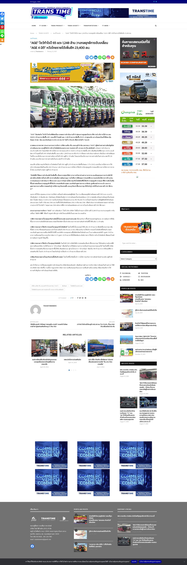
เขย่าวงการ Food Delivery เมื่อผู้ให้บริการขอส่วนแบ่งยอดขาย (146, 351)
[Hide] (1, 44)
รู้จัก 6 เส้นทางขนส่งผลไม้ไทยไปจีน (146, 310)
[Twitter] (91, 57)
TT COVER (42, 26)
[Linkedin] (96, 57)
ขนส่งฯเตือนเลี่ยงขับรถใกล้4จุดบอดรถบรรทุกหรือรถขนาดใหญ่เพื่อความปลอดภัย (44, 361)
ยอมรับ (134, 561)
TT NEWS (105, 26)
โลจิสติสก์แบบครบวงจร (76, 286)
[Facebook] (87, 57)
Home (34, 26)
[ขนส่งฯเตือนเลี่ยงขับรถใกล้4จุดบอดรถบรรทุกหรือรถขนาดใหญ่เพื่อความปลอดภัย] (44, 348)
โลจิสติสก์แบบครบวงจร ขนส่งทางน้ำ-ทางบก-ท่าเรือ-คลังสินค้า (48, 289)
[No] (184, 562)
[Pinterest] (2, 27)
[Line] (104, 57)
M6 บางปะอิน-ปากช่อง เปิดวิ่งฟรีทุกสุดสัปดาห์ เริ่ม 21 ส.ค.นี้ (128, 372)
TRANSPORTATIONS (90, 26)
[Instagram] (108, 57)
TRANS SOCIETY (73, 26)
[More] (112, 57)
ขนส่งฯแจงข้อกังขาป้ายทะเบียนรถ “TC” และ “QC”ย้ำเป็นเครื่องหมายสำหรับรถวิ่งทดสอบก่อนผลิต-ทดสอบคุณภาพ (127, 415)
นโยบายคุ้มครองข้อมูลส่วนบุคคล (150, 561)
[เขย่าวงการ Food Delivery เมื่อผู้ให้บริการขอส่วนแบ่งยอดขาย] (126, 353)
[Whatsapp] (100, 57)
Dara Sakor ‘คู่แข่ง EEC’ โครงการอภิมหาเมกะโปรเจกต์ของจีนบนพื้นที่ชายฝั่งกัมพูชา (146, 338)
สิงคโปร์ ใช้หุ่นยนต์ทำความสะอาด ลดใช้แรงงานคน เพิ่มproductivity (145, 324)
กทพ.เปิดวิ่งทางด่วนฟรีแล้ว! (72, 359)
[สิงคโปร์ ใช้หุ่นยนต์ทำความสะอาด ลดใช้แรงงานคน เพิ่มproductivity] (126, 326)
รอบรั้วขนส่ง (56, 33)
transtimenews (40, 51)
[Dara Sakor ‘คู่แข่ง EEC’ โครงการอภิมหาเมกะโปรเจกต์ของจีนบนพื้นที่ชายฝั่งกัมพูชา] (126, 339)
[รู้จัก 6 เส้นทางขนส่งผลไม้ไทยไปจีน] (126, 313)
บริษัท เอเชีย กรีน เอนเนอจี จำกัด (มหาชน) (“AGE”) (45, 286)
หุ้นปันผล (64, 286)
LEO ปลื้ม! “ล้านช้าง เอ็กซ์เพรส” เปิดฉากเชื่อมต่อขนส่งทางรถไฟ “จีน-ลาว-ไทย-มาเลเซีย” (100, 361)
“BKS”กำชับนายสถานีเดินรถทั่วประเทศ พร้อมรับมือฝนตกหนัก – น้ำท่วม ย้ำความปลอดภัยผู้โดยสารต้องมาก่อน (148, 387)
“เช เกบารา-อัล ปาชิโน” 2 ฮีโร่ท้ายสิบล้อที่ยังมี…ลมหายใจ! (100, 545)
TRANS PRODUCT (57, 26)
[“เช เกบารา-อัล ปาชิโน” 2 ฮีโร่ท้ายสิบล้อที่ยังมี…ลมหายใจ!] (80, 547)
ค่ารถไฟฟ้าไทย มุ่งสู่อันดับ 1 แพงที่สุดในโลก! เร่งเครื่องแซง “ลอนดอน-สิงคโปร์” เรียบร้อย (145, 298)
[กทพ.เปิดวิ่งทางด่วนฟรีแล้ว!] (72, 348)
